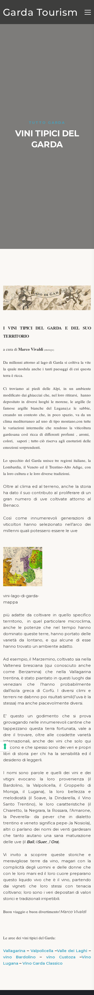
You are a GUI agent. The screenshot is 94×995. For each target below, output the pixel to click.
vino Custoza (60, 956)
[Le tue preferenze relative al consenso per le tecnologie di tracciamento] (5, 746)
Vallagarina (14, 950)
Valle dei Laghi (72, 950)
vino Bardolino (19, 956)
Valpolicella (42, 950)
